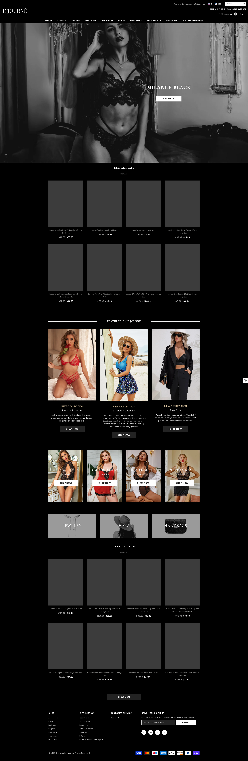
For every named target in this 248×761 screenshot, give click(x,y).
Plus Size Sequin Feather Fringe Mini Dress (66, 673)
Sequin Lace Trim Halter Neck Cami (143, 673)
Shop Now (169, 98)
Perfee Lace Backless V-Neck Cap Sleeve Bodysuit (65, 231)
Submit (186, 722)
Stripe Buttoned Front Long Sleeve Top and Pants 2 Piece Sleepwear (182, 610)
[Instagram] (150, 732)
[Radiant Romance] (72, 364)
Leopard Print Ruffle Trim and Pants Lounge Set (143, 295)
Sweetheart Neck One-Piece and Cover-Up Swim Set (182, 674)
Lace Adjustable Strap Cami (143, 230)
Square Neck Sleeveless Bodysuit (228, 753)
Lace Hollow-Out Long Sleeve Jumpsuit (66, 609)
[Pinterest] (157, 732)
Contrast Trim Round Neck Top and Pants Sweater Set (143, 610)
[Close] (246, 746)
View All (124, 173)
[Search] (235, 4)
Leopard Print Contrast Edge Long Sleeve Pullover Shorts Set (65, 295)
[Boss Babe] (176, 364)
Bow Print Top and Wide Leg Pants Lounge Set (104, 295)
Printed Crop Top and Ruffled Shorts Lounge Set (182, 295)
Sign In (243, 14)
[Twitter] (164, 732)
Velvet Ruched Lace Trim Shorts (104, 230)
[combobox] (233, 4)
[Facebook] (143, 732)
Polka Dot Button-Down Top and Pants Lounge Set (182, 231)
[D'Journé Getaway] (124, 365)
